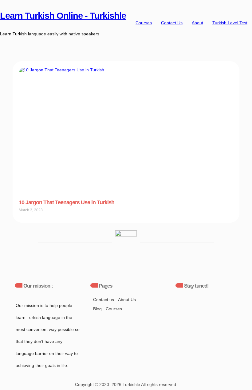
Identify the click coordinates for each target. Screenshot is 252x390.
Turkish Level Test (229, 22)
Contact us (103, 299)
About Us (127, 299)
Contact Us (172, 22)
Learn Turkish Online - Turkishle (63, 16)
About (197, 22)
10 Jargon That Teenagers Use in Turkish (66, 202)
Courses (144, 22)
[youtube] (164, 304)
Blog (97, 308)
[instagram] (182, 304)
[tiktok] (202, 304)
